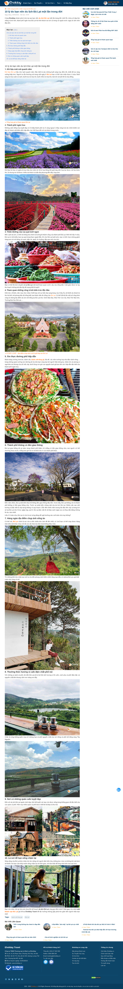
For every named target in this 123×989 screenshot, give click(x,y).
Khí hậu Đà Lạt (10, 72)
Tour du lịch (75, 963)
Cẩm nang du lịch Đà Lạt (27, 9)
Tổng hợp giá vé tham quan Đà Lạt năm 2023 (21, 937)
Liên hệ (103, 965)
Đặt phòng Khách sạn (78, 951)
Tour (58, 3)
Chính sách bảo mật (107, 953)
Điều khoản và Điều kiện (108, 958)
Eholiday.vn (34, 986)
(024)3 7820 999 (113, 2)
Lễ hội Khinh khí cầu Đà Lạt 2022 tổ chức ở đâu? (99, 924)
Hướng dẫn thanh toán (108, 960)
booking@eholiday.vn (53, 956)
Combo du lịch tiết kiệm (79, 958)
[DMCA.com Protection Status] (96, 978)
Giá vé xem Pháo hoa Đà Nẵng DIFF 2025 (104, 30)
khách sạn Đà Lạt (11, 911)
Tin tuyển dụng (105, 963)
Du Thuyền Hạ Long (78, 953)
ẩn (15, 30)
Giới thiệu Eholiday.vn (107, 951)
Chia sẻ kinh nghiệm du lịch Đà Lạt (56, 937)
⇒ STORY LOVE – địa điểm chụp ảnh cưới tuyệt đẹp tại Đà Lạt (26, 353)
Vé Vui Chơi (49, 3)
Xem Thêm (95, 17)
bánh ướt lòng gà (17, 917)
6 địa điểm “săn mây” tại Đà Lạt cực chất (65, 924)
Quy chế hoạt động (107, 956)
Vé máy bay (68, 3)
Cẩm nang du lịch (13, 9)
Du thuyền (38, 3)
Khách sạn (27, 3)
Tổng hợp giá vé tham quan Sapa (102, 40)
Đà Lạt (53, 295)
